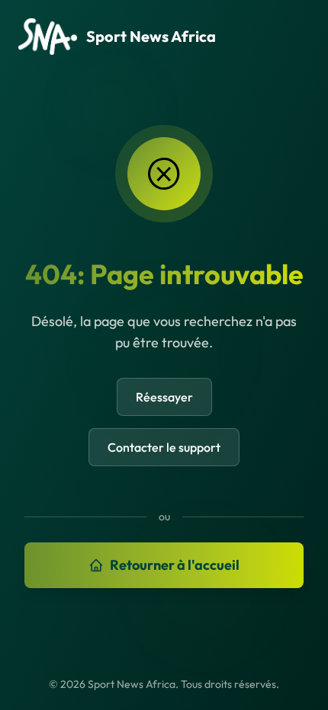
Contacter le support (164, 447)
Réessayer (164, 397)
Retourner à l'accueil (175, 565)
